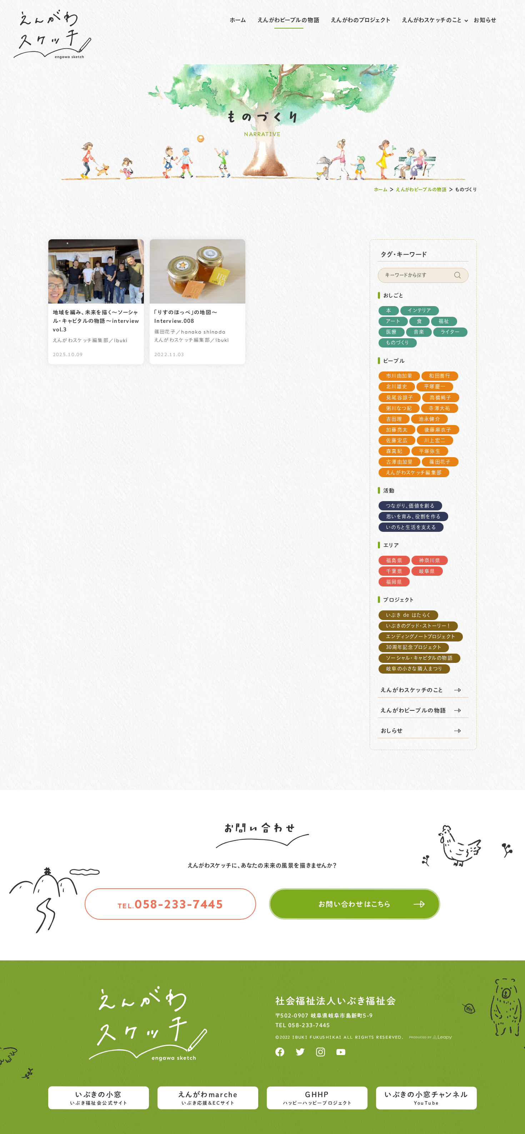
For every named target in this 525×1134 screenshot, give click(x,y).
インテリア (419, 310)
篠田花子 (440, 461)
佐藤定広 (397, 440)
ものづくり (397, 342)
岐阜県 (427, 571)
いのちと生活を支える (411, 527)
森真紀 (394, 451)
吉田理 (394, 418)
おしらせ (392, 731)
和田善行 (439, 375)
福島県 (394, 560)
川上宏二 (435, 440)
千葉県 (394, 571)
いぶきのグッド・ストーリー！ (418, 625)
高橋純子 (440, 397)
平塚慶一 (435, 386)
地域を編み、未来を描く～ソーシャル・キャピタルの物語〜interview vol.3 (96, 321)
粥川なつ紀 (399, 408)
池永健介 (429, 418)
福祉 (444, 321)
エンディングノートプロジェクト (420, 636)
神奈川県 (429, 560)
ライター (450, 331)
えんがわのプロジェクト (361, 20)
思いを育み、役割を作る (413, 516)
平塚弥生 (430, 451)
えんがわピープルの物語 (289, 20)
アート (393, 321)
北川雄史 (397, 386)
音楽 (419, 331)
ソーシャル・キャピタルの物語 (419, 657)
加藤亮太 (397, 429)
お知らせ (485, 20)
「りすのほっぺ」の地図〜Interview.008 (186, 317)
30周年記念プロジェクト (413, 647)
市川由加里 (399, 375)
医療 (391, 331)
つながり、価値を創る (410, 505)
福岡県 (394, 581)
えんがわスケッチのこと (432, 20)
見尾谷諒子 (399, 397)
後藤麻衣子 (437, 429)
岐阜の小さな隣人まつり (414, 668)
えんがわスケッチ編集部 (414, 472)
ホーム (238, 20)
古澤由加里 (399, 461)
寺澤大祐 (439, 408)
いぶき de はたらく (408, 615)
